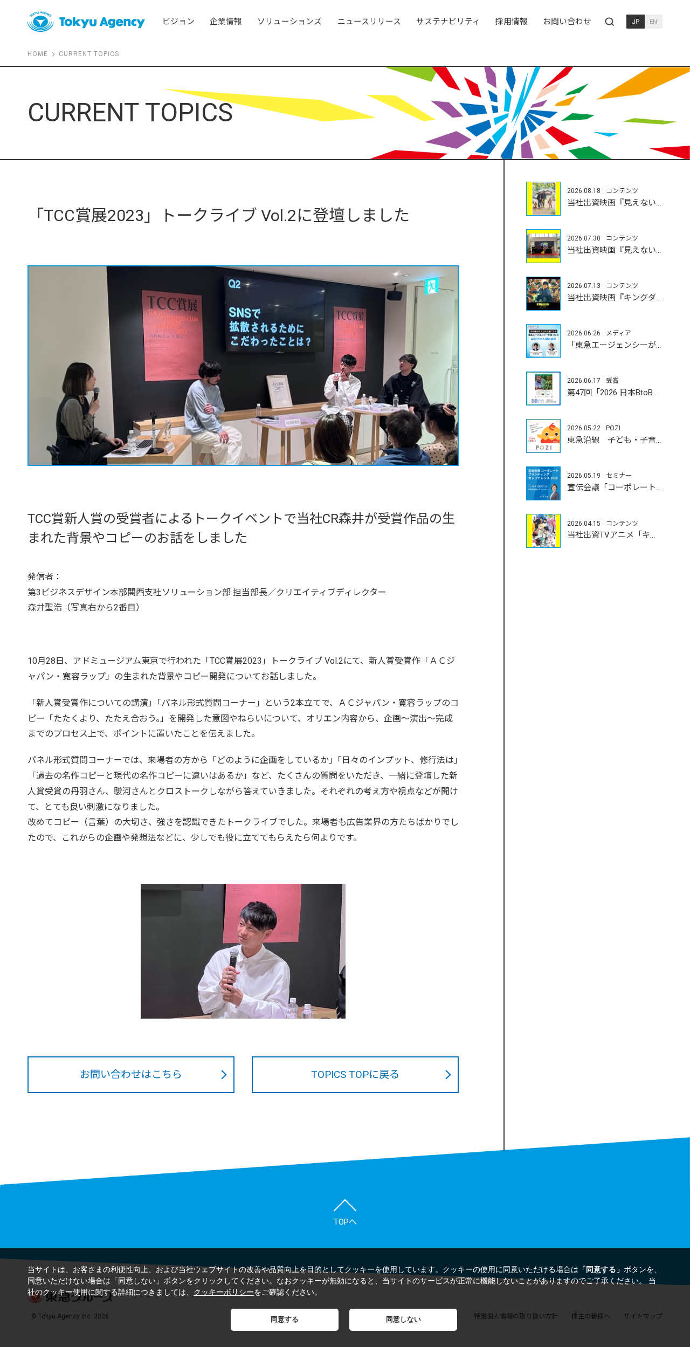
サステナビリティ (448, 21)
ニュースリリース (369, 21)
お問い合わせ (567, 21)
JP (635, 21)
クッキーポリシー (224, 1292)
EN (653, 21)
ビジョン (178, 21)
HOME (37, 54)
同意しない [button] (403, 1319)
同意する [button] (285, 1319)
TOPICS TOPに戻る (355, 1074)
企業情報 (226, 21)
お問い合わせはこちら (131, 1074)
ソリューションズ (289, 21)
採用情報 (511, 21)
